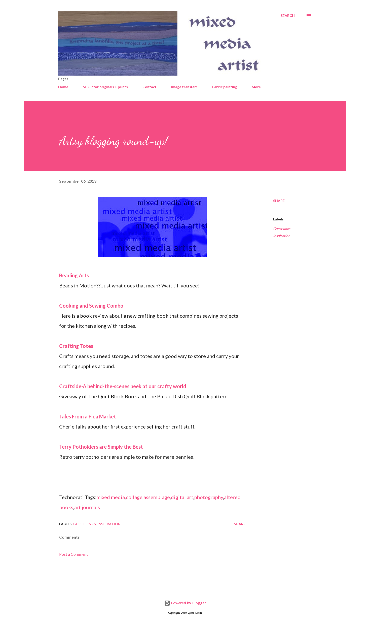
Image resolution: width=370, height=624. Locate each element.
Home (63, 87)
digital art (182, 497)
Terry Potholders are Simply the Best (101, 447)
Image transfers (184, 87)
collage (134, 497)
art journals (87, 507)
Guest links (281, 228)
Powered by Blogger (188, 603)
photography (208, 497)
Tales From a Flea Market (87, 416)
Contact (149, 87)
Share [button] (279, 201)
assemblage (156, 497)
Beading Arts (74, 275)
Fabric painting (224, 87)
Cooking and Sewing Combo (91, 306)
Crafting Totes (76, 346)
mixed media (110, 497)
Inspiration (281, 236)
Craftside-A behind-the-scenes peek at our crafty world (122, 386)
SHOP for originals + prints (105, 87)
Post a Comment (73, 554)
